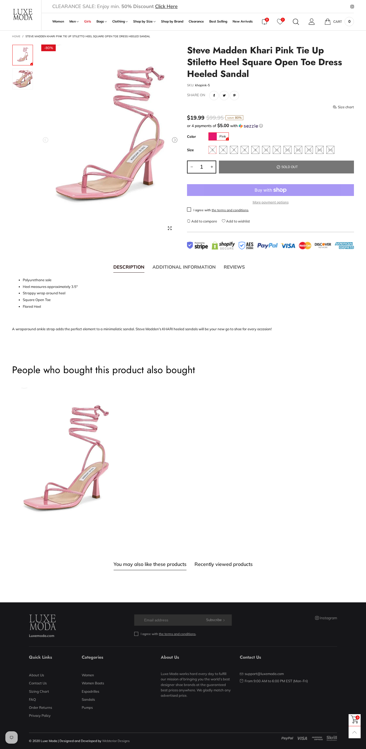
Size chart (346, 107)
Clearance (196, 21)
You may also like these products (150, 564)
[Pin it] (234, 95)
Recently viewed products (224, 564)
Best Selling (218, 21)
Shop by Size (143, 21)
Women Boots (93, 683)
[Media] (169, 228)
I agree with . (221, 210)
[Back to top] (355, 732)
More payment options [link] (271, 202)
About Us (36, 675)
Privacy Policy (40, 715)
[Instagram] (352, 7)
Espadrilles (90, 691)
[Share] (214, 95)
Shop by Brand (172, 21)
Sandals (88, 699)
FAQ (32, 699)
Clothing (119, 21)
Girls (87, 21)
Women (58, 21)
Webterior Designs (116, 741)
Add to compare (204, 221)
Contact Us (38, 683)
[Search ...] (296, 21)
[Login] (312, 21)
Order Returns (40, 707)
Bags (100, 21)
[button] (45, 140)
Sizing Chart (39, 691)
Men (73, 21)
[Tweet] (224, 95)
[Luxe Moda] (22, 14)
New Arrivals (243, 21)
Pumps (87, 707)
